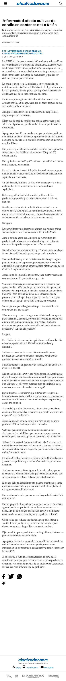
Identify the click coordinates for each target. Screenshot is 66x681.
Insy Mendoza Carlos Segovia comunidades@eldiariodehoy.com (22, 52)
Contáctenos (32, 667)
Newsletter (48, 667)
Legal (18, 667)
